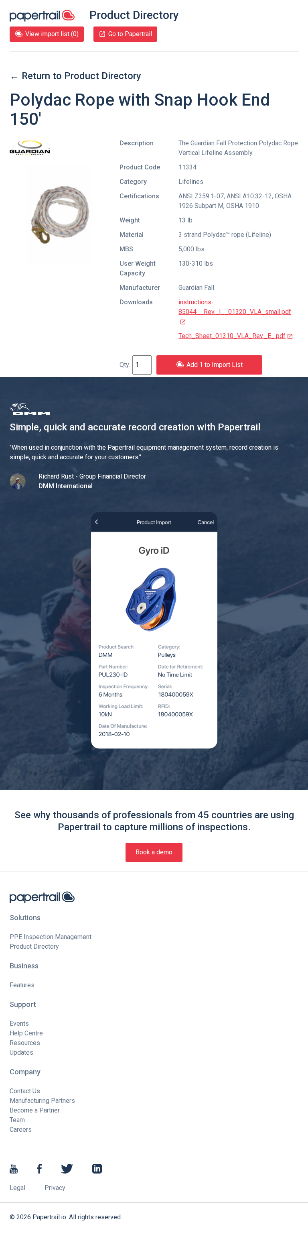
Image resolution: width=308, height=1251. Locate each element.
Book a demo (154, 852)
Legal (17, 1188)
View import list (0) (52, 34)
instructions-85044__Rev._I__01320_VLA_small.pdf (234, 307)
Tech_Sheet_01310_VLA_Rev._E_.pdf (232, 336)
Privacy (55, 1188)
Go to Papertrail (130, 34)
